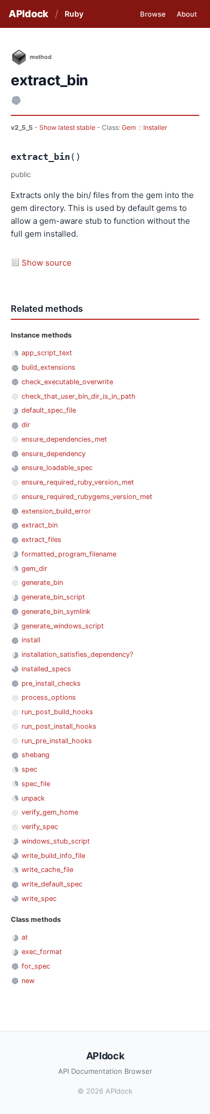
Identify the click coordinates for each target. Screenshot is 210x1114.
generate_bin (42, 582)
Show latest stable (68, 127)
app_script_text (47, 353)
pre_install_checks (51, 683)
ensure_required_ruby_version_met (78, 482)
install (31, 640)
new (28, 981)
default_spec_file (49, 410)
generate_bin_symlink (56, 611)
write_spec (39, 899)
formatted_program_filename (69, 554)
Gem (129, 127)
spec (29, 769)
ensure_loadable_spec (57, 468)
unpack (33, 798)
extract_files (41, 540)
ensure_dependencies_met (64, 439)
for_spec (36, 966)
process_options (49, 697)
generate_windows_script (63, 626)
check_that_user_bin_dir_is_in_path (79, 396)
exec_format (42, 952)
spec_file (36, 784)
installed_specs (46, 669)
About (187, 14)
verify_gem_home (50, 812)
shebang (36, 755)
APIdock (28, 13)
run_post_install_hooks (59, 726)
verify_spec (40, 827)
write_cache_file (47, 870)
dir (26, 425)
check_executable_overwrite (67, 382)
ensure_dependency (54, 454)
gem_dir (34, 569)
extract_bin (40, 525)
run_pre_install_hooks (57, 741)
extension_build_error (56, 511)
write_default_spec (52, 884)
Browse (153, 14)
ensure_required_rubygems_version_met (87, 497)
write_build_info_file (53, 856)
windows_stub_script (56, 841)
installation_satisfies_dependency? (77, 654)
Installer (155, 127)
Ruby (74, 13)
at (25, 937)
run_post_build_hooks (57, 712)
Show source (47, 263)
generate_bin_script (53, 597)
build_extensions (48, 367)
